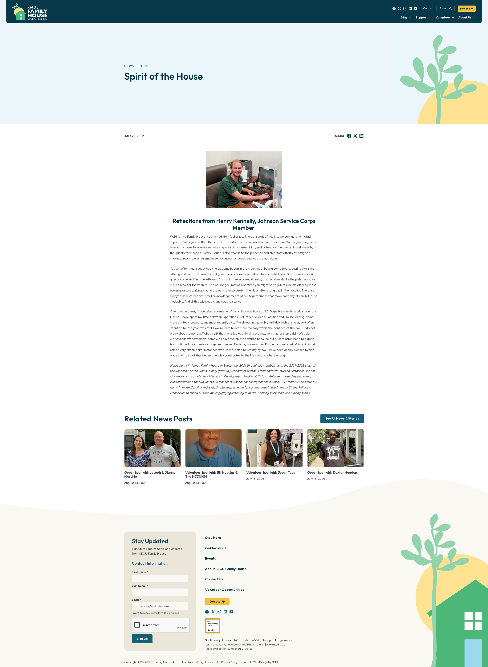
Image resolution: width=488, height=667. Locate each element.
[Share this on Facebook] (349, 136)
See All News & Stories (342, 418)
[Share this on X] (355, 136)
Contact (428, 8)
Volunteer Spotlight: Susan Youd (270, 472)
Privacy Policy (229, 662)
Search (444, 8)
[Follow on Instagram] (405, 8)
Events (210, 558)
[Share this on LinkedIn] (361, 136)
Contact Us (214, 579)
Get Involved (215, 548)
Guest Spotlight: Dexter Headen (332, 472)
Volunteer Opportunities (224, 590)
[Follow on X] (399, 8)
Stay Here (213, 538)
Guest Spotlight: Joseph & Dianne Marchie (150, 474)
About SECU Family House (226, 569)
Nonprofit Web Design (254, 662)
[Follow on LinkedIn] (410, 8)
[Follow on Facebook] (394, 8)
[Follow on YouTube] (415, 8)
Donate (465, 8)
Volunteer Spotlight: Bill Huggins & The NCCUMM (211, 474)
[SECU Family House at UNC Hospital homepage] (29, 11)
